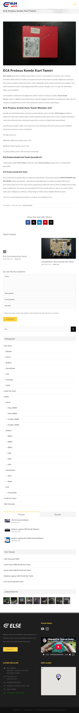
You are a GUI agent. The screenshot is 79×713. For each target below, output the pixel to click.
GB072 (10, 447)
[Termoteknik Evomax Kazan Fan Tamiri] (51, 600)
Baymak (9, 351)
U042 (9, 459)
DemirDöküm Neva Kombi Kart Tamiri (57, 262)
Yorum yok (18, 259)
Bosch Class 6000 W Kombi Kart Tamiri (17, 570)
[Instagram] (47, 628)
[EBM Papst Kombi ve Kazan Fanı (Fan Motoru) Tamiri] (29, 600)
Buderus (9, 363)
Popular (21, 514)
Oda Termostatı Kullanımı (20, 520)
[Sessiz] (70, 655)
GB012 (10, 436)
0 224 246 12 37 (12, 676)
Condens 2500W (13, 425)
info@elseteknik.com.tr (14, 682)
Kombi (6, 397)
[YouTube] (42, 628)
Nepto (10, 481)
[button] (4, 251)
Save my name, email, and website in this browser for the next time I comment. (32, 313)
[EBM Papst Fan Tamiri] (14, 600)
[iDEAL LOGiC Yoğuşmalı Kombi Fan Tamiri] (59, 600)
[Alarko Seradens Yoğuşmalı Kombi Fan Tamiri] (44, 600)
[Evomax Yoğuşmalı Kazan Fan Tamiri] (66, 600)
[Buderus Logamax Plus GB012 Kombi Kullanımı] (7, 539)
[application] (58, 647)
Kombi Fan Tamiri (10, 498)
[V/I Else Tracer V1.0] (21, 600)
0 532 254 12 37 (12, 679)
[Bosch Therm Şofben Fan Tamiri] (36, 600)
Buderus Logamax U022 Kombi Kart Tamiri (18, 576)
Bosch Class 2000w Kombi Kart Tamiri (17, 565)
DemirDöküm (10, 368)
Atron (10, 476)
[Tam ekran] (73, 655)
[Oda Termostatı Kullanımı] (7, 521)
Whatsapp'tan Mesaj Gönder (16, 693)
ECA (24, 205)
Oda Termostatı (9, 504)
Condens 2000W (13, 419)
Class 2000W (12, 408)
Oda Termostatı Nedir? (12, 559)
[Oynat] (44, 655)
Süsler (8, 385)
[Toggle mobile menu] (75, 4)
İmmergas (9, 380)
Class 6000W (12, 413)
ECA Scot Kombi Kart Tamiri (15, 256)
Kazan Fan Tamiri (10, 391)
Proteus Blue (12, 493)
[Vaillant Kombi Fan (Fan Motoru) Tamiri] (6, 600)
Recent (58, 514)
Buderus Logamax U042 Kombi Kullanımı (25, 529)
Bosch (8, 357)
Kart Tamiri (29, 205)
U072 (9, 465)
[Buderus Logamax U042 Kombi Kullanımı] (7, 530)
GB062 (10, 442)
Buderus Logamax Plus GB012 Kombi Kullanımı (27, 538)
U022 (9, 453)
